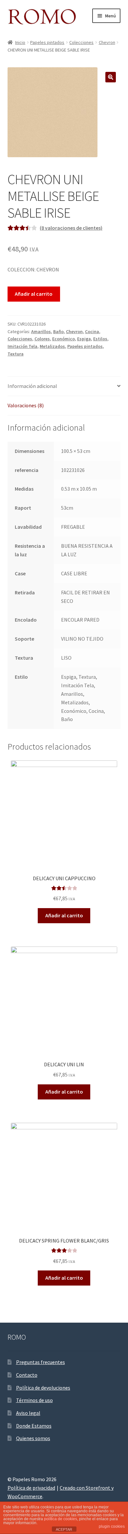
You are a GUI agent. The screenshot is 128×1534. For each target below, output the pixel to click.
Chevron (107, 42)
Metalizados (52, 346)
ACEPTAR (64, 1529)
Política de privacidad (31, 1487)
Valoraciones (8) (26, 405)
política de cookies (60, 1519)
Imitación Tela (22, 346)
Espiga (84, 339)
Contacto (26, 1375)
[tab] (64, 386)
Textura (16, 354)
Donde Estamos (34, 1425)
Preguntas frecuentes (40, 1362)
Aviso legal (28, 1413)
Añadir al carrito (34, 293)
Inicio (20, 42)
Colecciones (81, 42)
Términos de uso (34, 1400)
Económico (63, 339)
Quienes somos (33, 1438)
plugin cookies (112, 1526)
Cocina (92, 331)
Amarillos (41, 331)
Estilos (100, 339)
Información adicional (32, 386)
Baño (58, 331)
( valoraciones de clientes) (71, 227)
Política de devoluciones (43, 1387)
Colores (42, 339)
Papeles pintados (47, 42)
